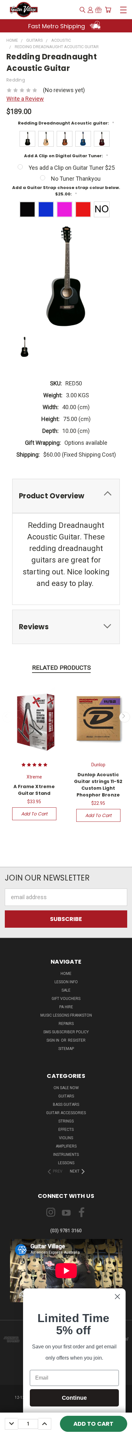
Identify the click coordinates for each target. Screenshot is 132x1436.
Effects (66, 1129)
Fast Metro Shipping (57, 26)
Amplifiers (66, 1146)
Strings (66, 1121)
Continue (74, 1398)
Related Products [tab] (61, 667)
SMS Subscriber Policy (66, 1032)
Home (66, 973)
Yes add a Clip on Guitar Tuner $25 (72, 167)
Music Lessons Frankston (66, 1015)
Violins (66, 1138)
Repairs (66, 1023)
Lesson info (66, 982)
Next (124, 717)
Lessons (66, 1163)
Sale (66, 990)
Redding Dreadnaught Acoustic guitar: (66, 123)
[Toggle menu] (123, 9)
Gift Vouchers (66, 998)
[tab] (66, 496)
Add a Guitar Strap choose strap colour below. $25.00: (66, 191)
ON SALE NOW (66, 1088)
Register (77, 1040)
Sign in (53, 1040)
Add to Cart (34, 814)
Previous (7, 717)
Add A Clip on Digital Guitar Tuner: (66, 156)
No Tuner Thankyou (76, 178)
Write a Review (25, 98)
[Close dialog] (117, 1296)
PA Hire (66, 1007)
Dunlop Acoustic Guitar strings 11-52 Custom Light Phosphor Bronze (98, 784)
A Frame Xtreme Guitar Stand (34, 789)
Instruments (66, 1154)
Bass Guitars (66, 1104)
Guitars (66, 1096)
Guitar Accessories (66, 1113)
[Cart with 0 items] (108, 9)
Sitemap (66, 1048)
